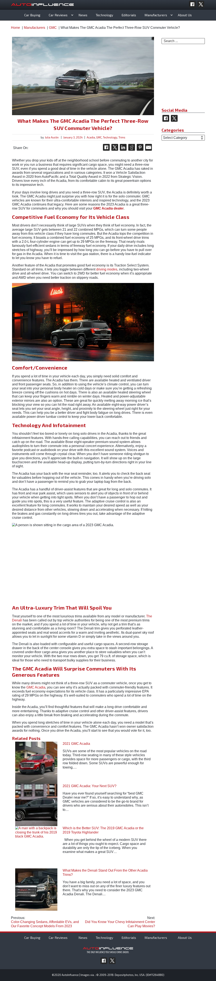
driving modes (106, 269)
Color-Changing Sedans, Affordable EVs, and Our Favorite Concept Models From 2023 (45, 922)
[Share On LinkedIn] (123, 147)
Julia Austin (52, 137)
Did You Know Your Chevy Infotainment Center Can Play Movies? (120, 922)
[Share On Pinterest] (140, 147)
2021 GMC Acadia (76, 743)
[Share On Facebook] (106, 147)
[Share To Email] (148, 147)
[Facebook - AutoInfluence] (192, 4)
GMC (99, 137)
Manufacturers (155, 15)
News (82, 15)
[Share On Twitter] (114, 147)
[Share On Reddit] (131, 147)
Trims (122, 137)
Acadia (91, 137)
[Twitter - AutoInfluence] (200, 4)
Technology (104, 15)
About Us (185, 15)
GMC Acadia (35, 687)
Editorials (129, 15)
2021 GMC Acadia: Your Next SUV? (89, 786)
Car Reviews (58, 15)
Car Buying (32, 15)
